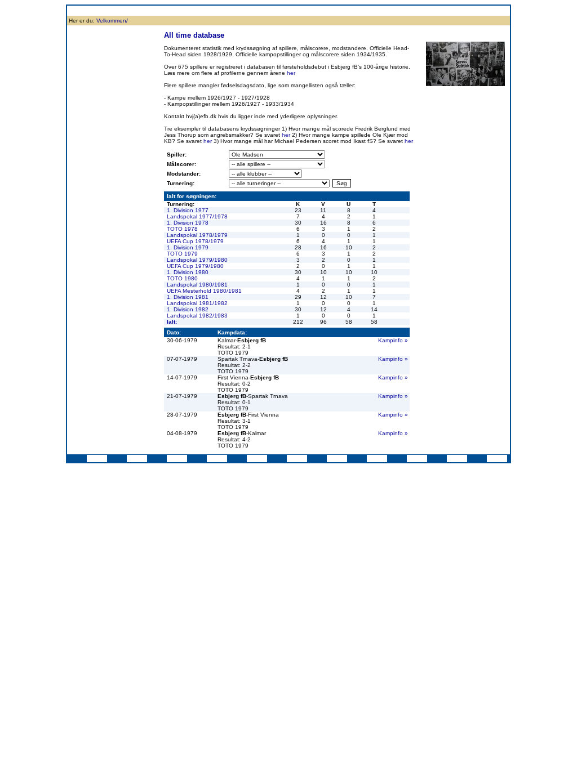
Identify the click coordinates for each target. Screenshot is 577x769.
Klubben (107, 10)
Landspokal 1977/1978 (197, 216)
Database (231, 10)
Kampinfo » (393, 340)
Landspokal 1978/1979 (197, 235)
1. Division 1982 (187, 309)
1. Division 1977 (187, 210)
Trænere (458, 10)
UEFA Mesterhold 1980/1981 (204, 291)
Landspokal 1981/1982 (197, 303)
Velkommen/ (112, 20)
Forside (79, 10)
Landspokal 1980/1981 (197, 284)
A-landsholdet (385, 10)
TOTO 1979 (182, 254)
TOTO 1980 (182, 278)
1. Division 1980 (187, 272)
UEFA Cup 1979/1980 (195, 266)
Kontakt (486, 10)
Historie (134, 10)
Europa (351, 10)
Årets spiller (425, 10)
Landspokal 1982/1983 (197, 315)
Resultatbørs (195, 10)
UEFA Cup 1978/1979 (195, 241)
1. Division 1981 (187, 297)
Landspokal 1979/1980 (197, 260)
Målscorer (263, 10)
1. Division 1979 (187, 247)
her (291, 73)
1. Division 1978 (187, 223)
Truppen (161, 10)
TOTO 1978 (182, 229)
